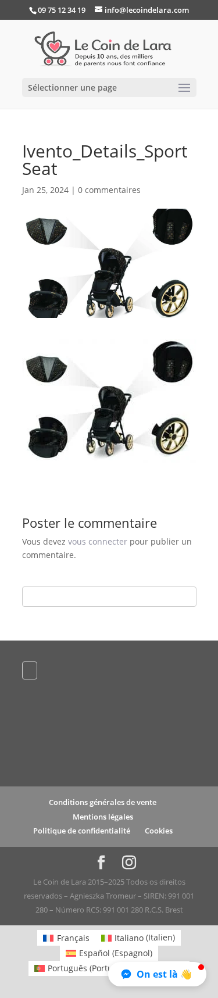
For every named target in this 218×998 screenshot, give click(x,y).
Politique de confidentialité (81, 830)
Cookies (159, 830)
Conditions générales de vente (102, 802)
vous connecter (97, 541)
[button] (157, 974)
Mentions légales (103, 816)
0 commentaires (109, 189)
